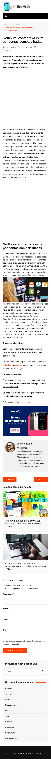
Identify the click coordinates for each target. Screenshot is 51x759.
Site (4, 630)
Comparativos (11, 705)
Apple (7, 700)
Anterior (11, 479)
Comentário (8, 594)
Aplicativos (9, 694)
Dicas (7, 711)
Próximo (39, 479)
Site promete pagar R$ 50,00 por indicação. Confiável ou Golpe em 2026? (23, 523)
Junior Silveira (10, 47)
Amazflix (18, 365)
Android (8, 688)
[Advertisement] (25, 96)
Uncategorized (11, 738)
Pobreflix (7, 365)
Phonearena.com (22, 402)
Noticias (8, 50)
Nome (6, 608)
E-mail (6, 619)
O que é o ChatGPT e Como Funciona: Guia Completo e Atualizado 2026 (25, 566)
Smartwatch (10, 733)
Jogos (7, 716)
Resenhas (9, 727)
